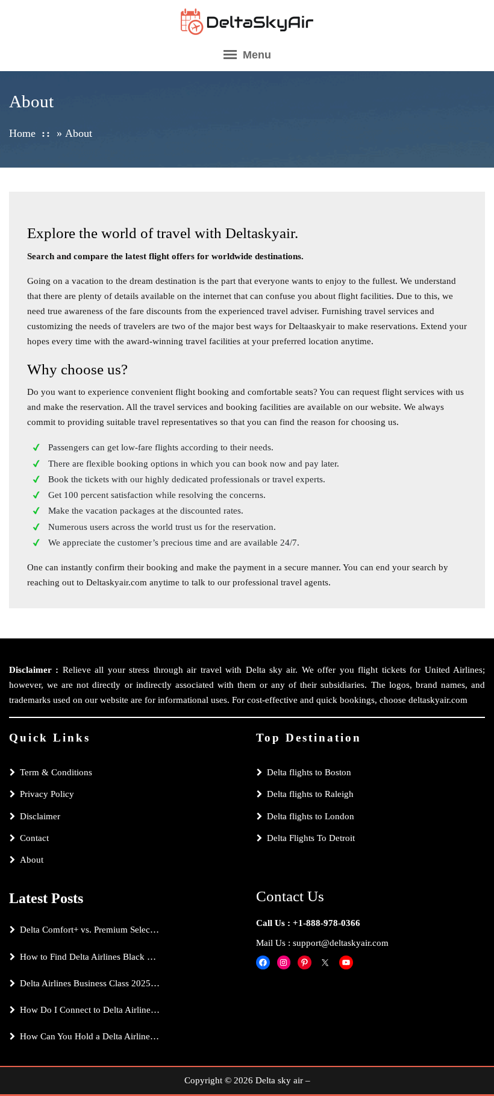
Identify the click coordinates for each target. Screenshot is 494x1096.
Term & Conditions (56, 772)
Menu (255, 55)
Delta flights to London (310, 816)
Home (22, 133)
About (31, 860)
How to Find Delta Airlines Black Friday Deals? (90, 957)
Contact (34, 838)
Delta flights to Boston (309, 772)
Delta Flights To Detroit (311, 838)
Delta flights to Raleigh (310, 794)
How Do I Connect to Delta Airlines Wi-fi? (90, 1010)
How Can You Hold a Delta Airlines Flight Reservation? (90, 1036)
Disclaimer (40, 816)
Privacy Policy (47, 794)
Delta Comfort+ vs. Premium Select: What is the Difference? (90, 929)
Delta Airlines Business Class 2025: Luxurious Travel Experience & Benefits (90, 983)
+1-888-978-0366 (326, 923)
